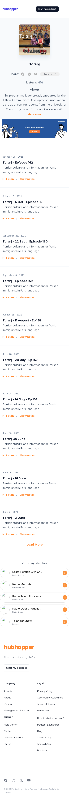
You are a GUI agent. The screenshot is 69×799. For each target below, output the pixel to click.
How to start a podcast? (50, 718)
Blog (39, 731)
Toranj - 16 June (14, 478)
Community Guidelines (50, 697)
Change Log (44, 737)
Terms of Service (46, 704)
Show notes (27, 179)
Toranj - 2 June (14, 518)
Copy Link (48, 74)
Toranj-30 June (14, 439)
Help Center (10, 724)
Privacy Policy (45, 691)
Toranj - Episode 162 (18, 162)
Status (7, 744)
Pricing (8, 704)
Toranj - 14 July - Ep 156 (20, 399)
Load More (34, 544)
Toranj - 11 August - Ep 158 (22, 320)
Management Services (16, 710)
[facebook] (23, 74)
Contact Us (10, 731)
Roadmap (42, 750)
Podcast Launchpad (48, 724)
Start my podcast (47, 9)
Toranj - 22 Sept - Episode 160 (25, 241)
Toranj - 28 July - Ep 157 (20, 360)
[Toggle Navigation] (64, 9)
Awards (8, 691)
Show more (35, 114)
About (7, 697)
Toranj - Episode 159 (18, 281)
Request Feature (13, 737)
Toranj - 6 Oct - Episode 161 (23, 202)
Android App (44, 744)
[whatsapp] (29, 74)
